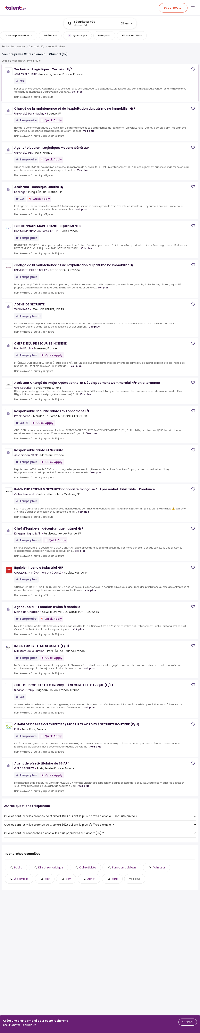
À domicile (21, 879)
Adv (47, 879)
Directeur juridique (50, 867)
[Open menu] (193, 7)
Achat (91, 879)
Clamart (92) (36, 46)
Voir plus (76, 91)
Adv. (68, 879)
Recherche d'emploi (13, 46)
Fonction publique (124, 867)
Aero (115, 879)
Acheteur (159, 867)
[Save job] (193, 69)
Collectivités (87, 867)
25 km (125, 23)
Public (18, 867)
